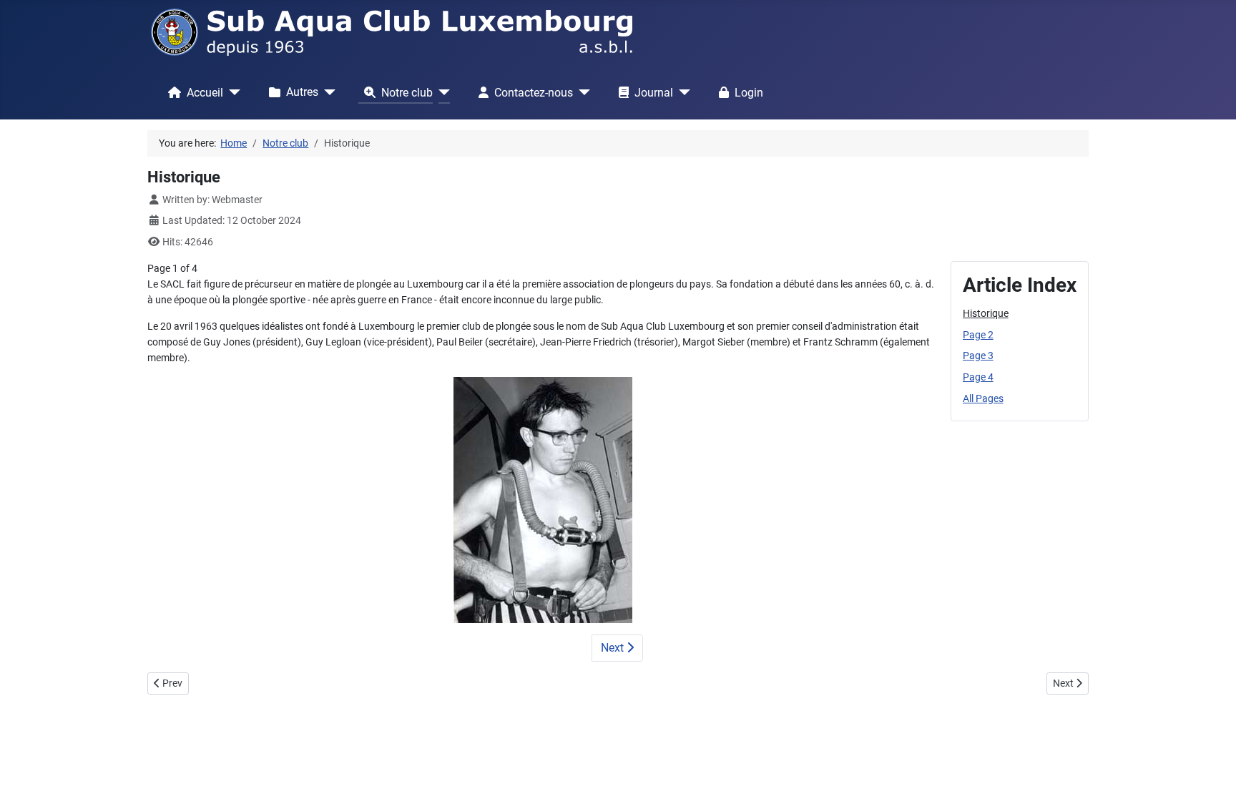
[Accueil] (231, 92)
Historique (986, 314)
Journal (653, 92)
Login (749, 92)
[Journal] (681, 92)
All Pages (983, 399)
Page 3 (978, 356)
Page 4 (978, 377)
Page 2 (978, 335)
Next (614, 648)
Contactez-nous (533, 92)
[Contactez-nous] (581, 92)
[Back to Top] (1212, 774)
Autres (302, 92)
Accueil (205, 92)
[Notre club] (441, 92)
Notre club (407, 92)
